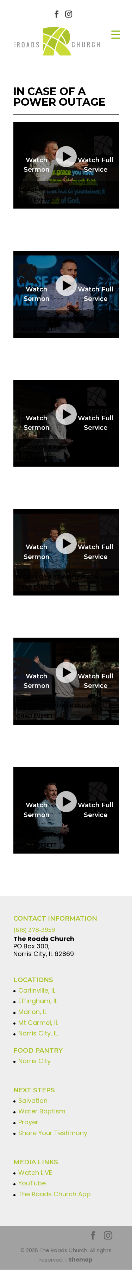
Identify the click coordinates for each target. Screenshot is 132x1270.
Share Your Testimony (52, 1132)
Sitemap (80, 1259)
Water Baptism (41, 1111)
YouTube (32, 1183)
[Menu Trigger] (115, 34)
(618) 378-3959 (34, 930)
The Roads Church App (54, 1194)
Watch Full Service (95, 164)
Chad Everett (36, 200)
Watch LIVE (35, 1172)
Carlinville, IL (36, 990)
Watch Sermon (37, 164)
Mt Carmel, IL (38, 1022)
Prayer (28, 1122)
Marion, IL (32, 1011)
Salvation (33, 1100)
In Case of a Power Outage (57, 189)
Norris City (34, 1061)
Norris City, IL (38, 1033)
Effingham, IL (37, 1000)
